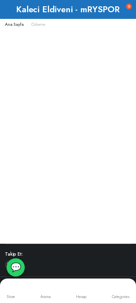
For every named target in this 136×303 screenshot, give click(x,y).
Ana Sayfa (14, 24)
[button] (125, 9)
